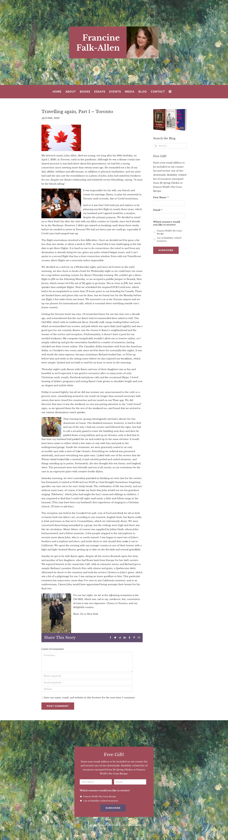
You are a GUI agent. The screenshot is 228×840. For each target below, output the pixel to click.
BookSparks (135, 825)
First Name (160, 197)
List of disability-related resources (169, 239)
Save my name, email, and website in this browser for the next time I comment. (89, 697)
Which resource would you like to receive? (166, 223)
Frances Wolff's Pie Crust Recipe (169, 232)
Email (157, 210)
